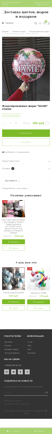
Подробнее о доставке (14, 188)
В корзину (26, 133)
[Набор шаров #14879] (13, 278)
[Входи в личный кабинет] (48, 23)
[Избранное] (43, 23)
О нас (30, 342)
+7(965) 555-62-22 (43, 5)
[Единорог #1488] (38, 278)
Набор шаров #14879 (13, 293)
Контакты (32, 353)
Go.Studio (25, 404)
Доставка (8, 342)
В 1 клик (26, 142)
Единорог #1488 (38, 293)
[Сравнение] (39, 23)
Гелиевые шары (19, 31)
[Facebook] (20, 371)
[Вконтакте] (13, 371)
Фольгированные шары (39, 31)
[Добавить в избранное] (47, 123)
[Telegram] (27, 371)
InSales (18, 401)
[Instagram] (6, 371)
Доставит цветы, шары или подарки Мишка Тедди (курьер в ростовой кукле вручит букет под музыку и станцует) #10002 (13, 226)
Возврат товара (11, 349)
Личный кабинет (12, 353)
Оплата (8, 345)
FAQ (29, 345)
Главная (5, 31)
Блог (30, 349)
